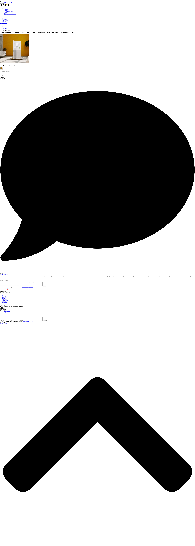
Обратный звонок (3, 23)
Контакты (4, 21)
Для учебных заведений (8, 11)
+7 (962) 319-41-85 (3, 2)
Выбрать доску (5, 295)
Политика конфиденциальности (27, 287)
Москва (6, 323)
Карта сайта (4, 302)
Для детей (6, 10)
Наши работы (4, 16)
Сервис (3, 18)
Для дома (6, 12)
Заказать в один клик (4, 274)
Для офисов (6, 9)
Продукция (4, 8)
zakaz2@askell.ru (10, 2)
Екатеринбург (2, 323)
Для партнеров (5, 20)
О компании (4, 17)
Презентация (4, 19)
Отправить (45, 320)
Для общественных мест (8, 13)
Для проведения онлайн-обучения (10, 14)
